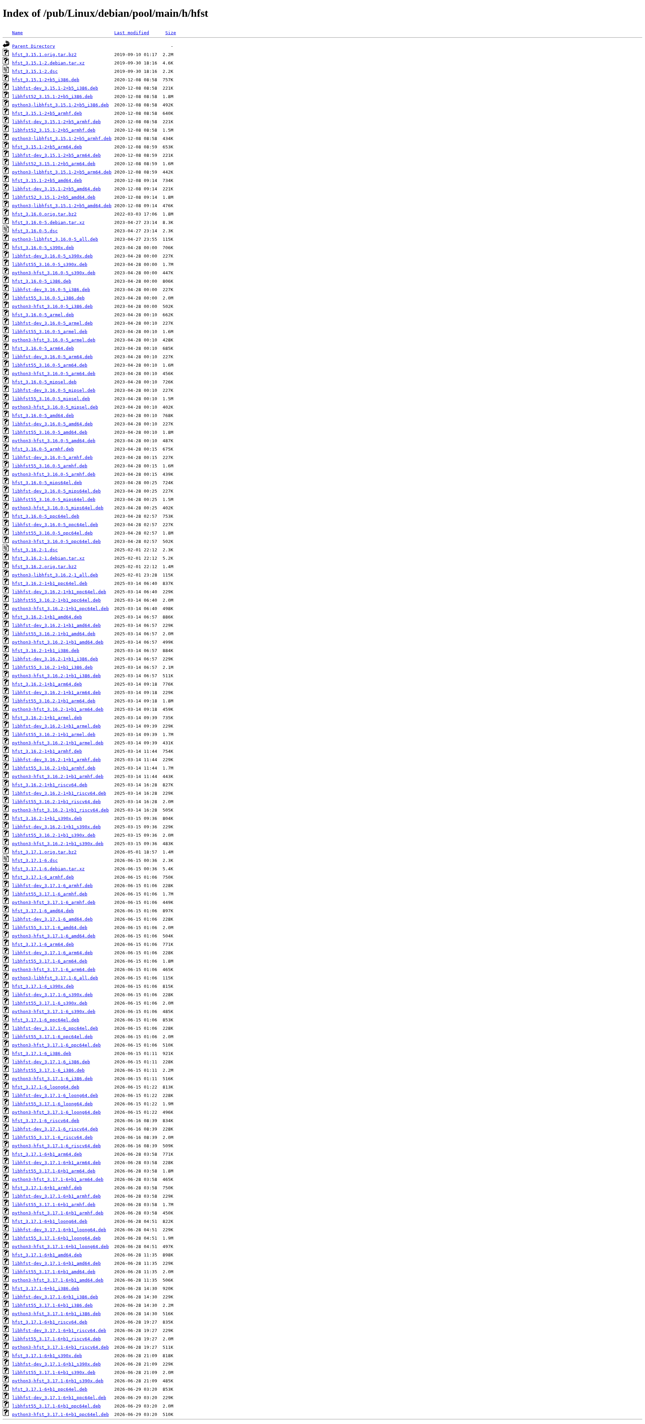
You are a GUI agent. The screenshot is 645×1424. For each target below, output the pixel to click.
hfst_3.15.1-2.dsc (35, 71)
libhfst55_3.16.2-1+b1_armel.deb (53, 734)
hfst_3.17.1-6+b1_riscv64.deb (49, 1322)
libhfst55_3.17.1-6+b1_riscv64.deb (56, 1338)
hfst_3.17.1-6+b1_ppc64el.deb (49, 1389)
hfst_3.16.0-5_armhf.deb (43, 449)
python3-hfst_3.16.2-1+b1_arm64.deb (57, 709)
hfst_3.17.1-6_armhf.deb (43, 877)
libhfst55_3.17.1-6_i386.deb (48, 1070)
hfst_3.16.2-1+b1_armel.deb (47, 717)
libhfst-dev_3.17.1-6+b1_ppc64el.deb (59, 1397)
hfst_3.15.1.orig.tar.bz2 (44, 54)
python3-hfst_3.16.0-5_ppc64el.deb (56, 541)
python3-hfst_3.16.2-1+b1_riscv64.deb (60, 810)
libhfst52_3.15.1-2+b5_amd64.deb (53, 197)
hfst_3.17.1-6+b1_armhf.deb (47, 1187)
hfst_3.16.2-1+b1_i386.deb (45, 650)
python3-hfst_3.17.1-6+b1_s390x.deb (57, 1380)
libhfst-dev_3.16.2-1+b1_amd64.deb (56, 625)
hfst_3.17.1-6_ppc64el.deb (45, 1019)
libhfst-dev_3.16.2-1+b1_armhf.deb (56, 759)
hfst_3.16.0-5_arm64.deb (43, 348)
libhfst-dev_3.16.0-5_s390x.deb (52, 256)
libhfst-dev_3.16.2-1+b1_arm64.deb (56, 692)
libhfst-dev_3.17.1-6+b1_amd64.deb (56, 1263)
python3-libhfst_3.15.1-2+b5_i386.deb (60, 104)
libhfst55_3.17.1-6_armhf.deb (49, 894)
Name (17, 32)
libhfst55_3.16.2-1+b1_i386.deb (52, 667)
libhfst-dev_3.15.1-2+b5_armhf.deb (56, 121)
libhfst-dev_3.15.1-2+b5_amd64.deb (56, 188)
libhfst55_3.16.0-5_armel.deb (49, 331)
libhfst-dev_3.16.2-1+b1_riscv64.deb (59, 793)
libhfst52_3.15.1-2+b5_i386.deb (52, 96)
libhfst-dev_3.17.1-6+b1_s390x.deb (56, 1364)
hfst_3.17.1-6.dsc (35, 860)
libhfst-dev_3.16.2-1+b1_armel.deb (56, 726)
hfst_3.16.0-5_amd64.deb (43, 415)
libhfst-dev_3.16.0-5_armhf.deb (52, 457)
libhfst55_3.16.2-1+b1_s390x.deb (53, 835)
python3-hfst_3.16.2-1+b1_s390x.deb (57, 843)
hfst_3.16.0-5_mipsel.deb (44, 381)
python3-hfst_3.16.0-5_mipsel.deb (55, 407)
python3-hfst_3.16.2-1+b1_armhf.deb (57, 776)
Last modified (131, 32)
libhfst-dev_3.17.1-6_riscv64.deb (55, 1129)
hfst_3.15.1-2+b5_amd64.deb (47, 180)
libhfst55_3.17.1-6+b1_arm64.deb (53, 1171)
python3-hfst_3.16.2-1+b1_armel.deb (57, 742)
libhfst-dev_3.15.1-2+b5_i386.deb (55, 88)
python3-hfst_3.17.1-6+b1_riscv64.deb (60, 1347)
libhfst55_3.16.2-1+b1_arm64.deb (53, 700)
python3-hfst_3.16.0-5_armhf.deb (53, 474)
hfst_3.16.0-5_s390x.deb (43, 247)
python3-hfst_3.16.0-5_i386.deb (52, 306)
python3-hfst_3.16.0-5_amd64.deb (53, 440)
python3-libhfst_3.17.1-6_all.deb (55, 977)
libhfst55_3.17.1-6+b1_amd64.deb (53, 1271)
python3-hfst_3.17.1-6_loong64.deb (56, 1112)
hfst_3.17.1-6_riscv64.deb (45, 1120)
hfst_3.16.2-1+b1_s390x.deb (47, 818)
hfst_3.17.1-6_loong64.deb (45, 1087)
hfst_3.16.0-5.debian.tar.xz (48, 222)
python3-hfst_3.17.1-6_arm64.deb (53, 969)
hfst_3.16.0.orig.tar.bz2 (44, 214)
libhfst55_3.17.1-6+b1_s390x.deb (53, 1372)
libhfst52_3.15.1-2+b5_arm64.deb (53, 163)
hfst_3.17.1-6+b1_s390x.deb (47, 1355)
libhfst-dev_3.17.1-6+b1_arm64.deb (56, 1162)
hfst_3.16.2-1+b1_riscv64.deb (49, 784)
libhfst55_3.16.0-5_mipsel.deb (51, 398)
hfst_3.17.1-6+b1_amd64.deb (47, 1254)
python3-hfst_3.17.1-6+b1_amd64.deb (57, 1280)
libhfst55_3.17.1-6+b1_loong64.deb (56, 1238)
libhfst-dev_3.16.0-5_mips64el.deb (56, 491)
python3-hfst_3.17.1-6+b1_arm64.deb (57, 1179)
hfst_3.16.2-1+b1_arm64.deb (47, 684)
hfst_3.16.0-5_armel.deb (43, 314)
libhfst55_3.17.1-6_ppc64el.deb (52, 1036)
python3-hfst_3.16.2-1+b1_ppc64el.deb (60, 608)
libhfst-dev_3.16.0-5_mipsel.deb (53, 390)
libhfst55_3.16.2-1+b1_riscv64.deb (56, 801)
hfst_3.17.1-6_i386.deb (41, 1053)
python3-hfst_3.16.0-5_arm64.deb (53, 373)
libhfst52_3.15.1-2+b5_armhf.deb (53, 130)
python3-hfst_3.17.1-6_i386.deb (52, 1078)
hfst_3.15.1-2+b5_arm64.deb (47, 146)
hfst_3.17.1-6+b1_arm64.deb (47, 1154)
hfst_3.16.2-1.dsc (35, 549)
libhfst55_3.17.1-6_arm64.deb (49, 961)
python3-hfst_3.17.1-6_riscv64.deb (56, 1145)
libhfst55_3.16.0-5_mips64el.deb (53, 499)
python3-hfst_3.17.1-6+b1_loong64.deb (60, 1246)
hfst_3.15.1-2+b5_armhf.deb (47, 113)
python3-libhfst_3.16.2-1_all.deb (55, 575)
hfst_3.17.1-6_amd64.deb (43, 910)
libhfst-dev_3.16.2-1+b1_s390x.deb (56, 826)
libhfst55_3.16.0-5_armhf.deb (49, 465)
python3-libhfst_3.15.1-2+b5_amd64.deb (62, 205)
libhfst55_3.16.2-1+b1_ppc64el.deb (56, 600)
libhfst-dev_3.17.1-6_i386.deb (51, 1061)
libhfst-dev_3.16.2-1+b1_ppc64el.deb (59, 591)
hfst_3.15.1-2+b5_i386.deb (45, 79)
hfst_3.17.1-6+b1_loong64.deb (49, 1221)
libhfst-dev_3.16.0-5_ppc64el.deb (55, 524)
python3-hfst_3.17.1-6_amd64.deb (53, 935)
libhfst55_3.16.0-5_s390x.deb (49, 264)
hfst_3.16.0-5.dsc (35, 230)
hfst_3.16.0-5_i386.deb (41, 281)
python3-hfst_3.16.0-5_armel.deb (53, 339)
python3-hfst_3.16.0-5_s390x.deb (53, 272)
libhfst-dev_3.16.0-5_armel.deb (52, 323)
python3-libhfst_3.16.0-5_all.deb (55, 239)
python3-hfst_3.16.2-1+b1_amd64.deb (57, 642)
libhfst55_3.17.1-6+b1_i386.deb (52, 1305)
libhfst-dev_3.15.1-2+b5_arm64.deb (56, 155)
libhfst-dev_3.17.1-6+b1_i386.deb (55, 1296)
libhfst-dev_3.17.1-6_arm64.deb (52, 952)
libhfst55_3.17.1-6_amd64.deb (49, 927)
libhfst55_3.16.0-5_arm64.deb (49, 365)
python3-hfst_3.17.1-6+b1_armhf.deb (57, 1212)
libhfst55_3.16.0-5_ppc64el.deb (52, 533)
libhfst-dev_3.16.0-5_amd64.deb (52, 423)
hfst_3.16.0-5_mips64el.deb (47, 482)
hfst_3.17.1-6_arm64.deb (43, 944)
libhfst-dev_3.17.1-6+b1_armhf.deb (56, 1196)
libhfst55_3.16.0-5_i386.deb (48, 298)
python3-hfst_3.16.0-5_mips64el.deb (57, 507)
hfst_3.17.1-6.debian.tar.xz (48, 868)
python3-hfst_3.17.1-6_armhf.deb (53, 902)
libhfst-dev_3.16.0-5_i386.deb (51, 289)
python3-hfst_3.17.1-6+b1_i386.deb (56, 1313)
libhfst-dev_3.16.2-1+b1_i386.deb (55, 658)
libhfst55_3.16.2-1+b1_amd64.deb (53, 633)
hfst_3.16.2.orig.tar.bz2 (44, 566)
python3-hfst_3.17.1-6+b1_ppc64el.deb (60, 1414)
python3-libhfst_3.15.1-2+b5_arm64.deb (62, 172)
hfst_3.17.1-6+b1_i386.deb (45, 1288)
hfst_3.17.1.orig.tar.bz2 (44, 852)
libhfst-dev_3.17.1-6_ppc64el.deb (55, 1028)
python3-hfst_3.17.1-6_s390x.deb (53, 1011)
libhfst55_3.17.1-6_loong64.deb (52, 1103)
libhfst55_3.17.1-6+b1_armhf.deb (53, 1204)
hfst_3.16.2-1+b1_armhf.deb (47, 751)
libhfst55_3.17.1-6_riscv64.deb (52, 1137)
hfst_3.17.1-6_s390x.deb (43, 986)
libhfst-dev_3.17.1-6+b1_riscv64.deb (59, 1330)
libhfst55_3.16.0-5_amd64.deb (49, 432)
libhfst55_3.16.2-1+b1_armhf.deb (53, 768)
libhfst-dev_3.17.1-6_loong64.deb (55, 1095)
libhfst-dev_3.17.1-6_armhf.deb (52, 885)
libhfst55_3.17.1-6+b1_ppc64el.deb (56, 1406)
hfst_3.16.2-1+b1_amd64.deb (47, 616)
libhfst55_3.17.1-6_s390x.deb (49, 1003)
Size (170, 32)
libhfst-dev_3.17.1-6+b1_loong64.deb (59, 1229)
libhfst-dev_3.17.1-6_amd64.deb (52, 919)
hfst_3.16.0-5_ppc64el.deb (45, 516)
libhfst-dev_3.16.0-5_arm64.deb (52, 356)
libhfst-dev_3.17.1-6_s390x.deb (52, 994)
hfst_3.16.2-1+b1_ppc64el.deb (49, 583)
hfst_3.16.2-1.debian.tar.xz (48, 558)
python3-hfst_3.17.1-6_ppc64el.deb (56, 1045)
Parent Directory (33, 46)
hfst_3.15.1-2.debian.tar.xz (48, 62)
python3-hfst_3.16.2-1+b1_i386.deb (56, 675)
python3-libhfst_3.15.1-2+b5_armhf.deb (62, 138)
